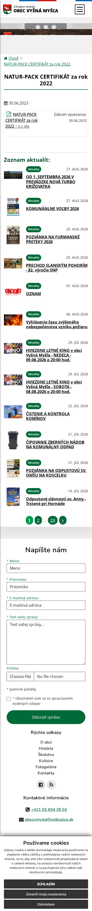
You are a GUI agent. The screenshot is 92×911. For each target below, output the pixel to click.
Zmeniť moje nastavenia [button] (46, 894)
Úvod (13, 58)
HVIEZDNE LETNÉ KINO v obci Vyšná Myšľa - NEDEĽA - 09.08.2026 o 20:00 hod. (54, 355)
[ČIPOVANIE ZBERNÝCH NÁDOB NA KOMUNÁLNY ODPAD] (13, 440)
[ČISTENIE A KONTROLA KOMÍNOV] (13, 411)
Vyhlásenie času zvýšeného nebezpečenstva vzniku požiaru (57, 324)
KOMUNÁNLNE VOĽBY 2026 (52, 208)
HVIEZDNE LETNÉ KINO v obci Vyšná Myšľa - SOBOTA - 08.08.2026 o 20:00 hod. (54, 386)
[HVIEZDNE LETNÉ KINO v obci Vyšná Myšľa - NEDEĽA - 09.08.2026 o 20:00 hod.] (13, 350)
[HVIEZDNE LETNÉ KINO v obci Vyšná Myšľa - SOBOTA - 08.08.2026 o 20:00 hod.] (13, 381)
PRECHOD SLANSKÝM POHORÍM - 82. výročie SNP (57, 268)
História (46, 748)
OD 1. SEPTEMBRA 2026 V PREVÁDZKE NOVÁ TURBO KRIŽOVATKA (50, 181)
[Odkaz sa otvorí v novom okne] (41, 784)
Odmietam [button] (46, 904)
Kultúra (46, 761)
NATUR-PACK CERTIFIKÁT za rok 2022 (37, 64)
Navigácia (15, 9)
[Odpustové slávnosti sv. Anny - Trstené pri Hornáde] (13, 497)
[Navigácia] (80, 9)
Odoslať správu (46, 717)
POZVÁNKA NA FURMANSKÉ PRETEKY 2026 (53, 239)
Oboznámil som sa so (43, 701)
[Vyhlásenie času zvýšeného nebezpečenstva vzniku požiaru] (13, 320)
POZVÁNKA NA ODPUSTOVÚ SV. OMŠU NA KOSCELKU (56, 473)
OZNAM (33, 293)
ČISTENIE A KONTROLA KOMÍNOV (48, 416)
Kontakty (46, 773)
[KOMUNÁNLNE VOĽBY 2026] (13, 206)
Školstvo (46, 754)
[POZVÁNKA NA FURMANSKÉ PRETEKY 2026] (13, 235)
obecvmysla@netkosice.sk (49, 819)
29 (52, 520)
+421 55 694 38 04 (49, 809)
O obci (46, 742)
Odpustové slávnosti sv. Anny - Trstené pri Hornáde (56, 501)
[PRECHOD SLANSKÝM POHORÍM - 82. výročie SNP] (13, 263)
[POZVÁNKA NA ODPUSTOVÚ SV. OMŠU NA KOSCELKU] (13, 468)
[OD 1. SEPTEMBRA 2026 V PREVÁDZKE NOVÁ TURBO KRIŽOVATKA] (13, 176)
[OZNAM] (13, 291)
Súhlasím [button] (46, 884)
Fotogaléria (46, 767)
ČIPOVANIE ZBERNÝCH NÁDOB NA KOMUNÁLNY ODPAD (55, 444)
